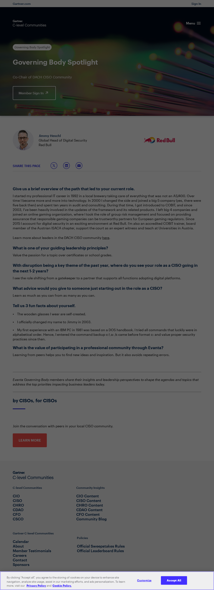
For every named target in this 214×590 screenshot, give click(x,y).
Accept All (174, 580)
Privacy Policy (36, 585)
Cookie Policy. (62, 585)
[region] (107, 580)
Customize (144, 580)
